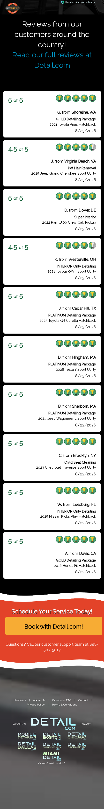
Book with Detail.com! (53, 626)
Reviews (20, 700)
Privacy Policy (36, 704)
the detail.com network (80, 2)
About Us (39, 700)
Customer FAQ (61, 700)
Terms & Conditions (64, 704)
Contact (83, 700)
